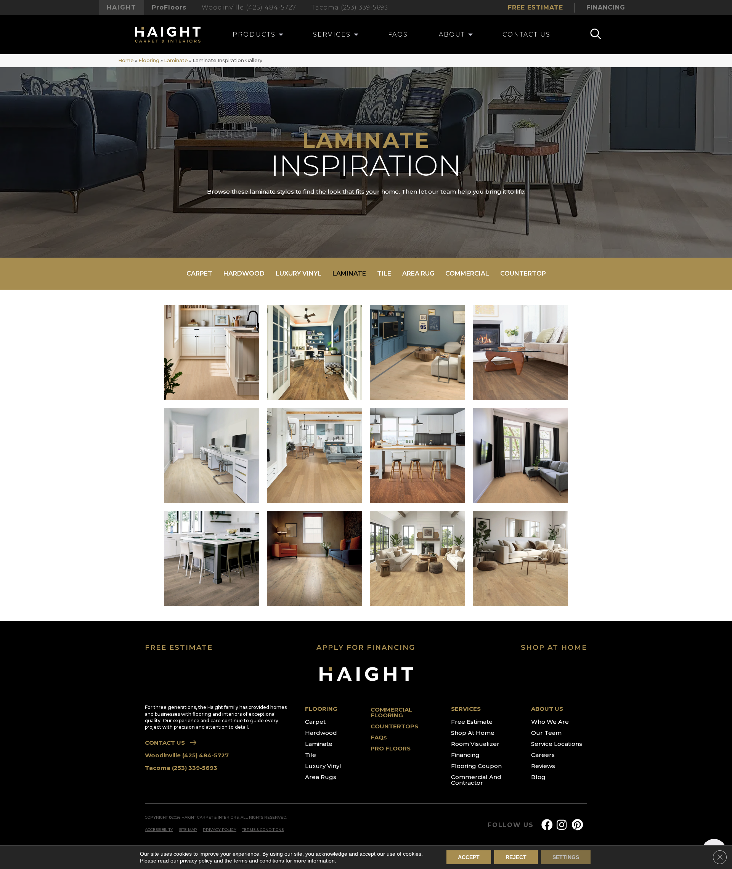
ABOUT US (547, 708)
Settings (565, 857)
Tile (384, 273)
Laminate (176, 60)
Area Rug (418, 273)
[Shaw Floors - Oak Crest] (417, 352)
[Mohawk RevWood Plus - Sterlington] (417, 455)
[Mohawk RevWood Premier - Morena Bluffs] (314, 352)
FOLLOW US (511, 825)
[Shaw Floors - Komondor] (211, 352)
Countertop (523, 273)
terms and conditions (259, 861)
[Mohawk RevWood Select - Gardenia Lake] (520, 558)
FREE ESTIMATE (179, 647)
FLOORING (321, 708)
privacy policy (196, 861)
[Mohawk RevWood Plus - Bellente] (211, 455)
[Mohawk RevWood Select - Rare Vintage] (314, 558)
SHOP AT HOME (554, 647)
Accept (469, 857)
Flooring (148, 60)
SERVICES (466, 708)
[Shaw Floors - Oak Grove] (520, 455)
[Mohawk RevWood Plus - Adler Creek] (314, 455)
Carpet (199, 273)
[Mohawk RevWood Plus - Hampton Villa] (211, 558)
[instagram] (562, 825)
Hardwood (244, 273)
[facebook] (547, 825)
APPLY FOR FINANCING (365, 647)
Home (126, 60)
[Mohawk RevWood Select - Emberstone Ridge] (417, 558)
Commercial (467, 273)
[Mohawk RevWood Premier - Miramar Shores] (520, 352)
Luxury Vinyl (298, 273)
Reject (516, 857)
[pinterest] (577, 825)
